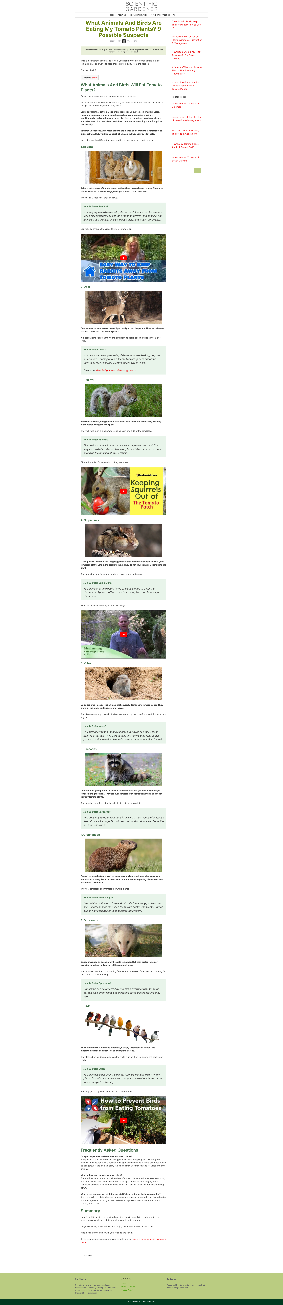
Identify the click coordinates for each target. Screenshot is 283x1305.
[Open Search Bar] (174, 14)
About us (122, 15)
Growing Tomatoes (138, 15)
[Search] (197, 170)
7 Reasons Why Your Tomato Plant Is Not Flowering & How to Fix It (187, 70)
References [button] (88, 1255)
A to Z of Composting (160, 15)
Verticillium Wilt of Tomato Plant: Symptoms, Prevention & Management (187, 40)
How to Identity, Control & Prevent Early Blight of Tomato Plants (185, 85)
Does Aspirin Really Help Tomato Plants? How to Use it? (186, 24)
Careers (124, 1283)
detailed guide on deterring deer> (116, 370)
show (94, 78)
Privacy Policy (127, 1290)
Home (111, 15)
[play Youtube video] (123, 258)
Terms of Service (128, 1287)
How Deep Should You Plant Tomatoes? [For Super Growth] (186, 55)
